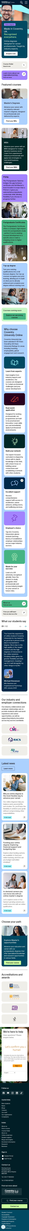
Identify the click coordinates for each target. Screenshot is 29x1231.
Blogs (3, 1108)
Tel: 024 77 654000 (8, 1177)
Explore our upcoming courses (14, 316)
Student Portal (8, 1156)
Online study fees (7, 1135)
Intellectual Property (8, 1221)
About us (4, 1126)
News (3, 1105)
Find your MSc (11, 121)
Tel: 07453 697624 (7, 1180)
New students (6, 1103)
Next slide (25, 626)
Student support (7, 1137)
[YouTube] (8, 1093)
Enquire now (11, 54)
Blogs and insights (7, 1139)
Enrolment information (8, 1142)
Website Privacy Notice (9, 1226)
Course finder (6, 1130)
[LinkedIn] (17, 1093)
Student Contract (7, 1212)
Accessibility (5, 1214)
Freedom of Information (9, 1219)
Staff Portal (7, 1158)
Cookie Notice (6, 1223)
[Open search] (21, 2)
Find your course (12, 963)
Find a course (6, 1128)
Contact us (14, 1206)
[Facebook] (4, 1093)
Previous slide (21, 626)
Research (5, 1144)
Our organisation (7, 1114)
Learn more (8, 768)
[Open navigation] (26, 2)
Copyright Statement (8, 1217)
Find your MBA (11, 167)
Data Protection (6, 1228)
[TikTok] (21, 1093)
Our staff (4, 1112)
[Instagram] (12, 1093)
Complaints (5, 1117)
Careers (4, 1110)
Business (4, 1146)
